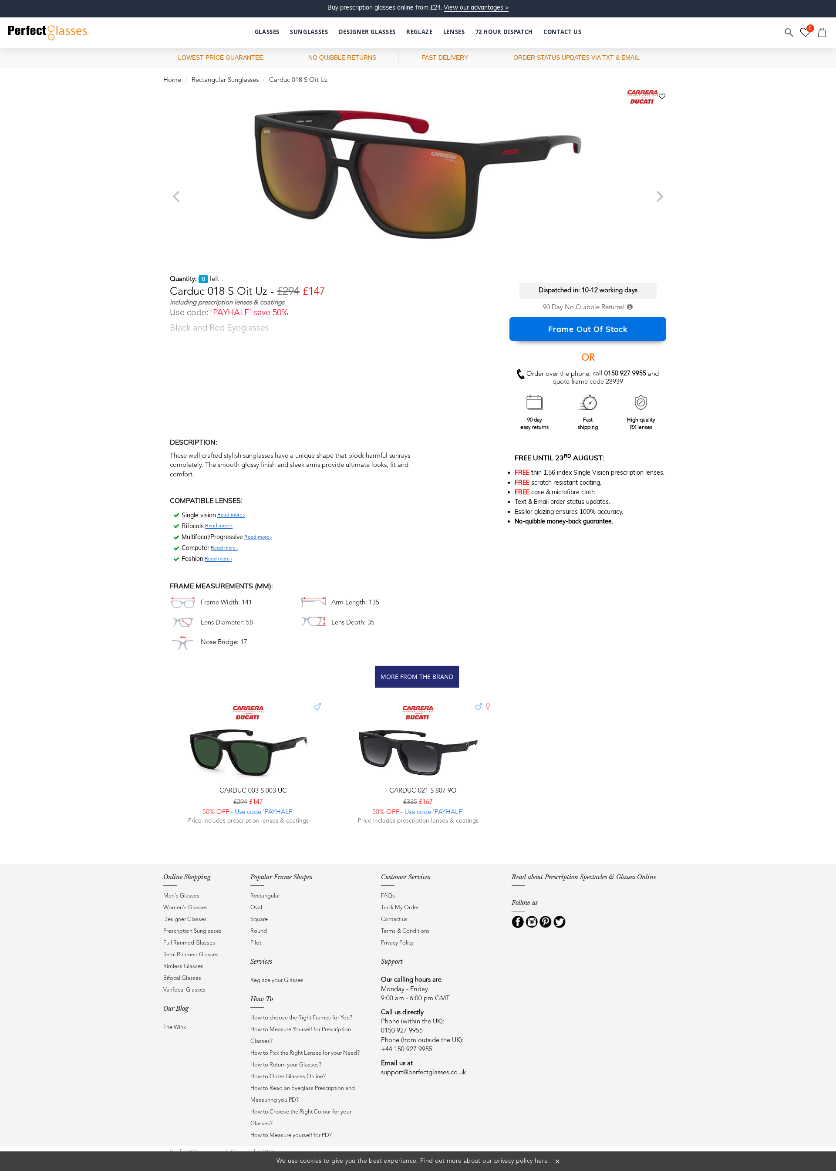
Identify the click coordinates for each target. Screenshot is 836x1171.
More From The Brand (417, 676)
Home (172, 80)
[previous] (177, 196)
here (541, 1161)
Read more (230, 515)
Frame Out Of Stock (587, 329)
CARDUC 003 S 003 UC (252, 791)
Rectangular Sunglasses (225, 80)
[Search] (789, 32)
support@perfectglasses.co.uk (423, 1073)
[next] (658, 196)
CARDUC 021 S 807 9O (422, 791)
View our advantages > (476, 7)
